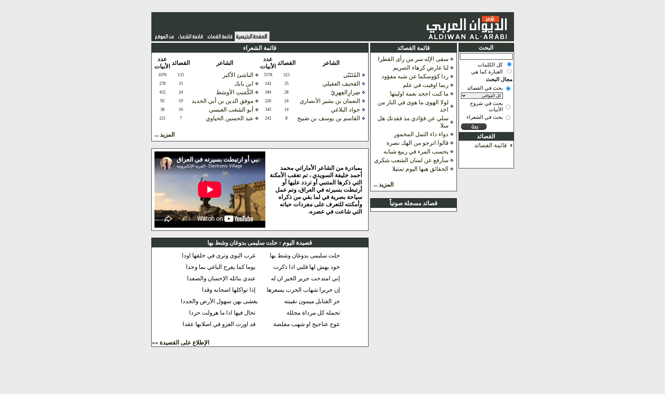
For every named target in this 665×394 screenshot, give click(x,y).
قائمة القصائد (490, 145)
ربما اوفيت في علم (426, 85)
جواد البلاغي (345, 109)
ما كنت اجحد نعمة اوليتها (419, 93)
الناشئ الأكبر (238, 75)
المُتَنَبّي (351, 75)
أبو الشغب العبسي (231, 109)
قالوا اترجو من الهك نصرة (418, 143)
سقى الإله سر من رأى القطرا (413, 59)
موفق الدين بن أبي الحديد (223, 101)
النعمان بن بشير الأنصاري (330, 101)
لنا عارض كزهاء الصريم (421, 67)
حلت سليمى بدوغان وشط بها (242, 242)
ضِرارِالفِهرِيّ (345, 92)
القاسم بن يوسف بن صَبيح (328, 118)
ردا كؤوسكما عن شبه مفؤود (415, 76)
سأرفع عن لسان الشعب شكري (411, 160)
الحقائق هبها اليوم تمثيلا (420, 169)
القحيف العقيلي (341, 83)
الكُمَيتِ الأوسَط (235, 92)
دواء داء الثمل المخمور (421, 134)
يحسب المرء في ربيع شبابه (416, 151)
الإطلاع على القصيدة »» (181, 342)
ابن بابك (244, 83)
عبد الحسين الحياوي (230, 118)
